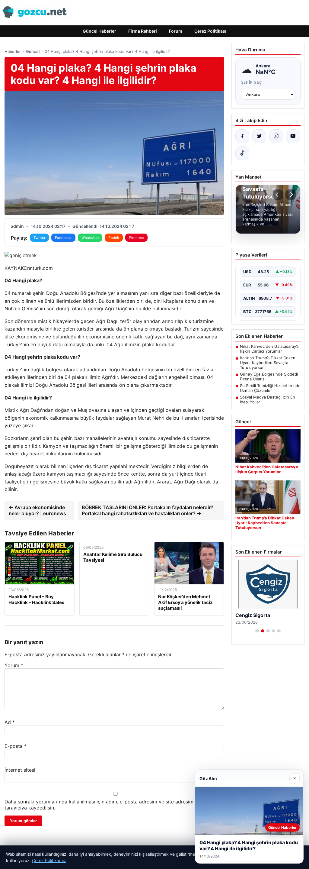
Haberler (13, 51)
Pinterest (136, 237)
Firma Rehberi (142, 31)
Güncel (33, 51)
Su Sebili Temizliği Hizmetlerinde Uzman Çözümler (270, 388)
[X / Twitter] (259, 136)
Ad (10, 722)
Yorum (14, 665)
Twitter (39, 237)
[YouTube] (293, 136)
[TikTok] (242, 153)
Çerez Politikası (210, 31)
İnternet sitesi (20, 770)
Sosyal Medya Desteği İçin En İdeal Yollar (267, 399)
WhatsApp (90, 237)
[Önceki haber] (278, 194)
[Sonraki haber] (290, 194)
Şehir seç (252, 82)
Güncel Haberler (99, 31)
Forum (175, 31)
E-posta (16, 746)
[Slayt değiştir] (257, 630)
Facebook (63, 237)
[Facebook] (242, 136)
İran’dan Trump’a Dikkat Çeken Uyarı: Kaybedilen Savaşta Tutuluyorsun (267, 362)
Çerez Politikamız (49, 860)
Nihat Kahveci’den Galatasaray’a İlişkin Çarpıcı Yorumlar (269, 349)
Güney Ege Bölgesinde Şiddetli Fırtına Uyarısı (269, 376)
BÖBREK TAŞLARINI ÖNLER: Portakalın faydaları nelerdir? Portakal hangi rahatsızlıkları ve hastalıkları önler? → (147, 510)
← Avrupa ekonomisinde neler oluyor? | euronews (37, 510)
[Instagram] (276, 136)
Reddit (113, 237)
